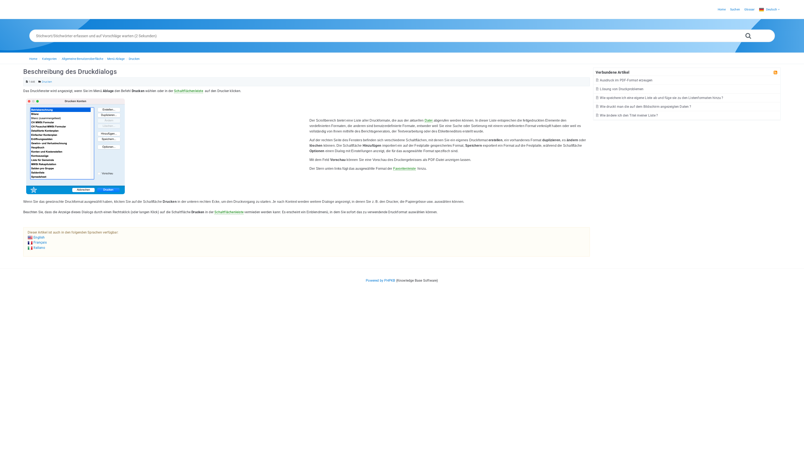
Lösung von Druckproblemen (621, 89)
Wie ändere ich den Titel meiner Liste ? (628, 115)
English (39, 237)
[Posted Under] (39, 81)
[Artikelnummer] (27, 81)
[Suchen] (748, 36)
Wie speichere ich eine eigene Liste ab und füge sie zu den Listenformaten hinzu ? (661, 98)
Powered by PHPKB (380, 280)
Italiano (39, 248)
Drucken (134, 58)
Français (40, 242)
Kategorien (49, 58)
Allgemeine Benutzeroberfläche (82, 58)
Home (33, 58)
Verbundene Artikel (613, 72)
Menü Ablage (116, 58)
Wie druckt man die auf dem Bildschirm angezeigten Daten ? (645, 107)
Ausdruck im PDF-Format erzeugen (625, 80)
